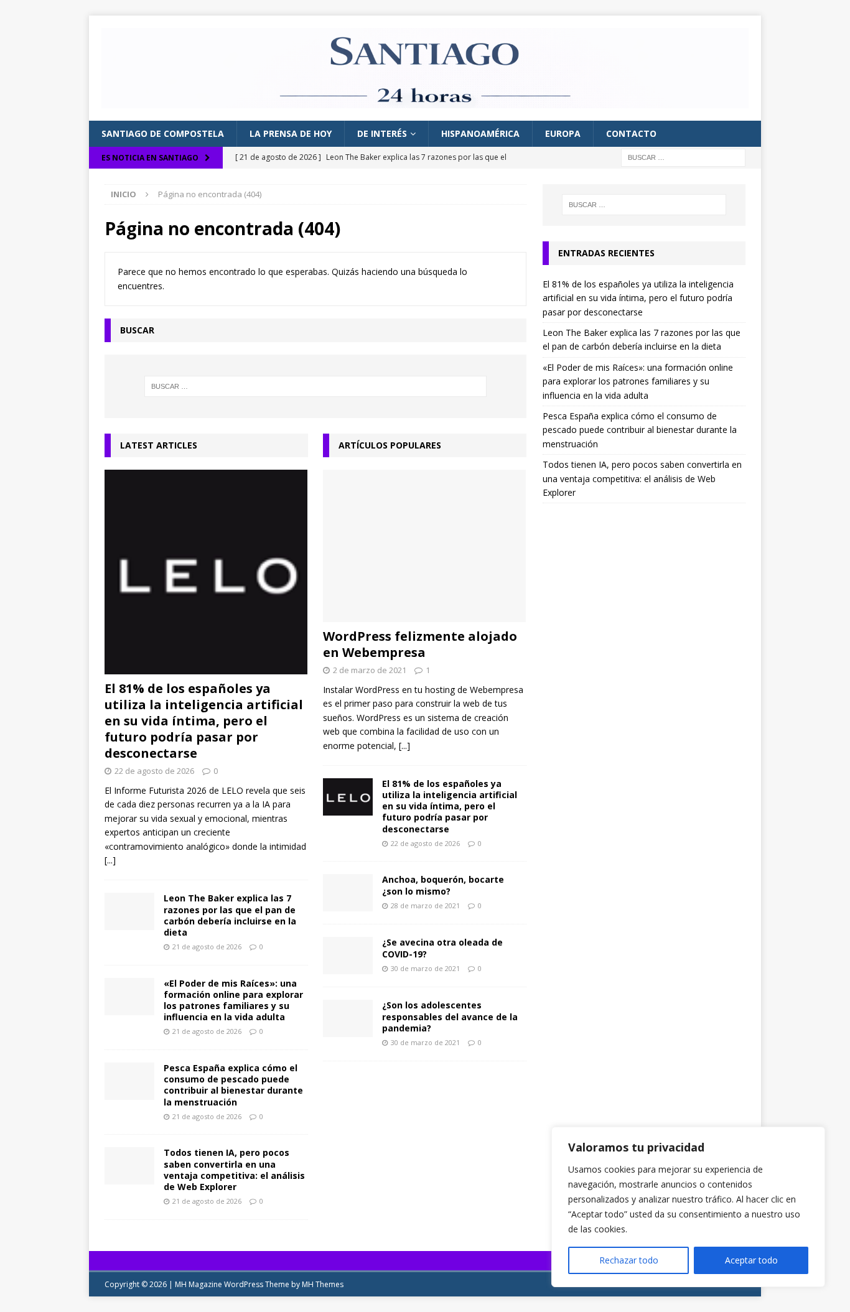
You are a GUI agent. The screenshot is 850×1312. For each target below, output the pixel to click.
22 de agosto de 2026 (154, 770)
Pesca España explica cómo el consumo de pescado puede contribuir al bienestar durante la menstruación (233, 1085)
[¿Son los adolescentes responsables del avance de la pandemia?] (348, 1018)
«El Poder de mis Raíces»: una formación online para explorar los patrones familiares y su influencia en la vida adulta (233, 1000)
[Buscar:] (683, 156)
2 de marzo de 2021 (369, 670)
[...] (110, 860)
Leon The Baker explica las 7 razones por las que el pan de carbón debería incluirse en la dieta (230, 915)
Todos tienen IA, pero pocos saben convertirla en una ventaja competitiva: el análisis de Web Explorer (234, 1170)
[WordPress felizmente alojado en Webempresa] (424, 546)
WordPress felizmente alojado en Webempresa (420, 644)
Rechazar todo (628, 1260)
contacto (631, 133)
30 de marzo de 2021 (425, 968)
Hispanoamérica (480, 133)
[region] (688, 1207)
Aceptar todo (751, 1260)
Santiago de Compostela (162, 133)
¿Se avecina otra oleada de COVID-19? (442, 947)
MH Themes (322, 1284)
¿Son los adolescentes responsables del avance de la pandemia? (450, 1016)
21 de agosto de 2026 (206, 946)
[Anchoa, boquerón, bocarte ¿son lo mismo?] (348, 892)
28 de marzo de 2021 (425, 905)
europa (563, 133)
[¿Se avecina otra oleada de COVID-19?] (348, 955)
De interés (382, 133)
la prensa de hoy (291, 133)
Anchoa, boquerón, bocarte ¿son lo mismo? (443, 884)
